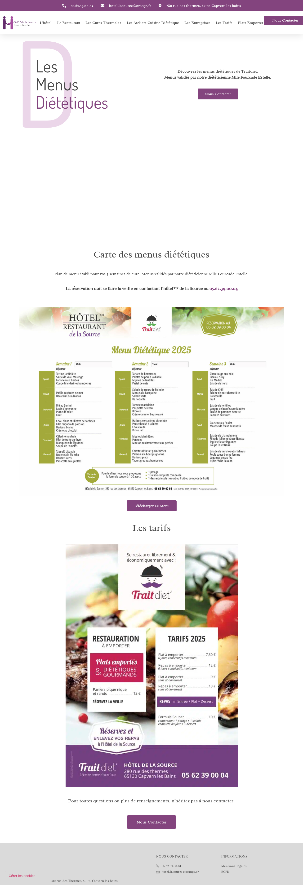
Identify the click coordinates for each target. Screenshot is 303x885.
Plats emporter (250, 22)
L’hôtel (46, 22)
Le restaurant (68, 22)
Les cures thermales (103, 22)
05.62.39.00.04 (223, 288)
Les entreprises (197, 22)
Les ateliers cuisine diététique (153, 22)
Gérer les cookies (22, 876)
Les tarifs (224, 22)
